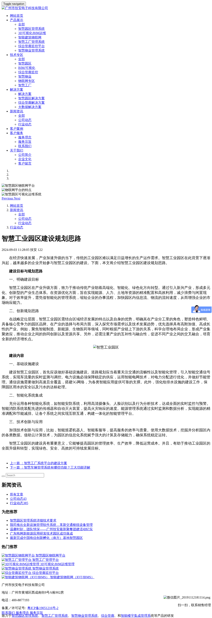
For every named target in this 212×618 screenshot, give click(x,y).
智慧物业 (24, 76)
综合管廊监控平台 (31, 46)
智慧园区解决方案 (31, 98)
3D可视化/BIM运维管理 (57, 564)
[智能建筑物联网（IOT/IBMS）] (26, 577)
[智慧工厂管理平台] (17, 559)
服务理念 (24, 137)
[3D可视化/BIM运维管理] (21, 564)
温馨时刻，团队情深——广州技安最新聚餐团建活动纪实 (51, 529)
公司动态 (24, 120)
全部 (21, 24)
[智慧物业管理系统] (17, 568)
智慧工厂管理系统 (31, 41)
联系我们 (24, 146)
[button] (8, 198)
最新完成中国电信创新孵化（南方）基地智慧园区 (46, 538)
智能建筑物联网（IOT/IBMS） (72, 577)
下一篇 (50, 467)
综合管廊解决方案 (31, 102)
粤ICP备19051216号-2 (42, 608)
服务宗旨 (24, 141)
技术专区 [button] (16, 55)
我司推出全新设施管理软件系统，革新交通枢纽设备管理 (51, 525)
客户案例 (16, 128)
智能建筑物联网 (29, 37)
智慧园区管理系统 (31, 28)
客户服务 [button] (16, 133)
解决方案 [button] (16, 89)
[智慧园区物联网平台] (19, 555)
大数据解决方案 (29, 107)
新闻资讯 (16, 210)
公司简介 (24, 154)
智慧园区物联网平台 (50, 555)
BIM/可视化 (26, 68)
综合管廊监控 (28, 72)
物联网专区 (26, 81)
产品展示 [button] (16, 20)
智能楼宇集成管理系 (136, 615)
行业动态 (24, 124)
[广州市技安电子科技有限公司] (106, 8)
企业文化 (24, 159)
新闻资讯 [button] (16, 111)
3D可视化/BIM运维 (32, 33)
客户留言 (24, 163)
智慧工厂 (24, 85)
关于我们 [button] (16, 150)
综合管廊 (107, 615)
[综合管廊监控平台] (17, 573)
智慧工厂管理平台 (45, 559)
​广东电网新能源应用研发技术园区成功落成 (41, 533)
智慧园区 (24, 63)
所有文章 (16, 494)
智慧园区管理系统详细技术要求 (33, 520)
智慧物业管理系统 (31, 50)
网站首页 (16, 15)
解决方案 (24, 94)
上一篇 (38, 463)
